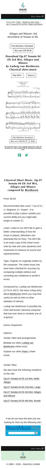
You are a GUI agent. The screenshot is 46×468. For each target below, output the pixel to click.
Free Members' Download (22, 46)
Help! (33, 141)
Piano (25, 351)
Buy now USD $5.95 (23, 50)
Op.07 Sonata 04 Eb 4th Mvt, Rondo (22, 401)
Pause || (31, 75)
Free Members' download (23, 137)
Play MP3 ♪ (17, 75)
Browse (7, 343)
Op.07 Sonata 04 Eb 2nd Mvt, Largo (22, 387)
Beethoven (31, 190)
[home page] (23, 7)
